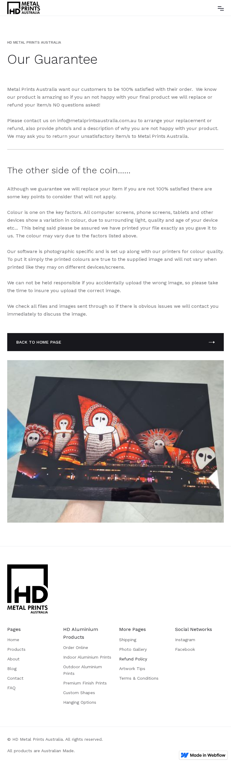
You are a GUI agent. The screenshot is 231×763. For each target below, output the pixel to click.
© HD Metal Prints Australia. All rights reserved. (55, 739)
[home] (23, 8)
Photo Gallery (133, 649)
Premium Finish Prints (85, 683)
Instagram (185, 639)
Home (13, 639)
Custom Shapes (79, 692)
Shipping (127, 639)
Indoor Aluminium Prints (87, 657)
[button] (221, 8)
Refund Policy (133, 658)
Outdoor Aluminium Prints (82, 670)
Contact (15, 678)
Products (16, 649)
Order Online (75, 647)
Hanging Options (79, 702)
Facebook (185, 649)
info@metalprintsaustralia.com (93, 120)
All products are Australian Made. (41, 750)
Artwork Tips (132, 668)
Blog (12, 668)
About (13, 658)
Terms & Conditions (139, 678)
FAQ (11, 687)
